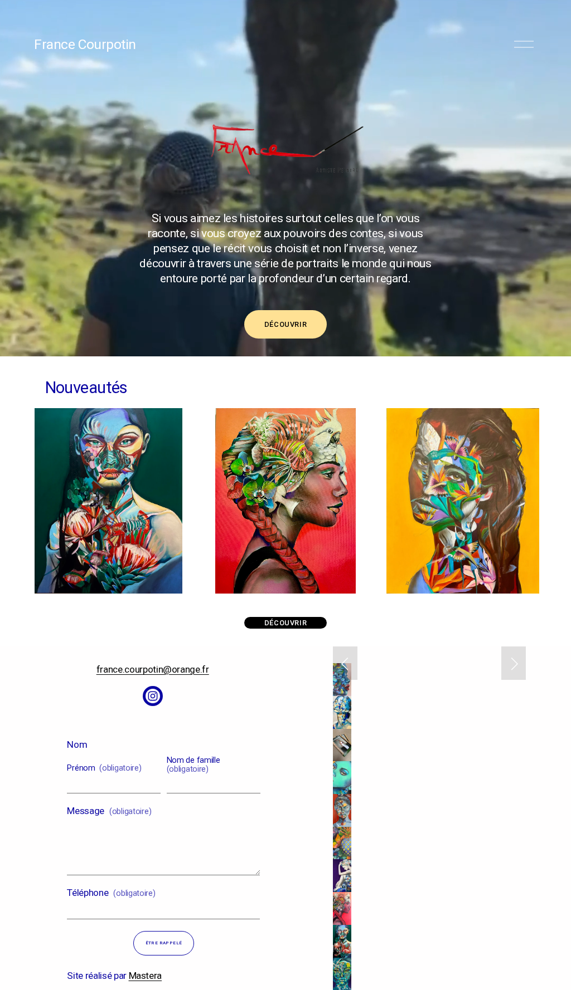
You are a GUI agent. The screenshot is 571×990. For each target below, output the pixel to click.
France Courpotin (85, 44)
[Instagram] (153, 696)
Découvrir (285, 324)
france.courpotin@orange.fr (152, 669)
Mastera (145, 975)
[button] (345, 663)
